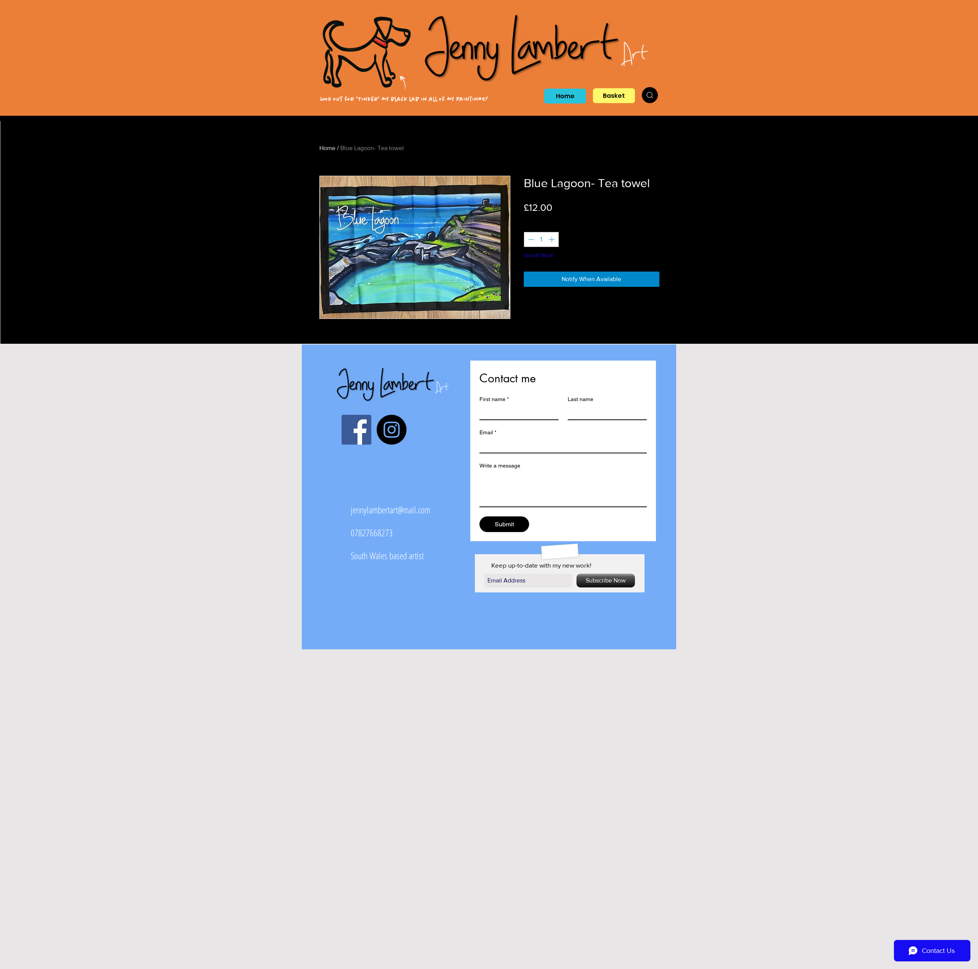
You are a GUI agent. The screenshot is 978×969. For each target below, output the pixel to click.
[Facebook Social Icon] (356, 430)
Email (487, 432)
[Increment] (552, 239)
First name (494, 399)
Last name (580, 399)
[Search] (650, 95)
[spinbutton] (541, 239)
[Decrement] (530, 239)
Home (327, 148)
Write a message (499, 466)
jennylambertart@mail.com (390, 509)
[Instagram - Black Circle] (391, 430)
